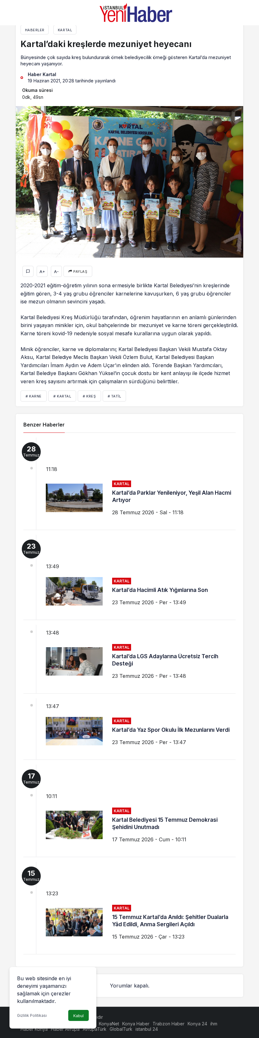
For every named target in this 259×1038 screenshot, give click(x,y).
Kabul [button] (78, 1015)
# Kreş (89, 396)
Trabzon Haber (168, 1023)
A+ (42, 271)
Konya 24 (197, 1023)
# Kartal (62, 396)
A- (56, 271)
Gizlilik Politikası (32, 1015)
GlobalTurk (121, 1029)
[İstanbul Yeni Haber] (136, 12)
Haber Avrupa (65, 1029)
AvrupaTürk (94, 1029)
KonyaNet (109, 1023)
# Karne (34, 396)
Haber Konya (34, 1029)
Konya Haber (135, 1023)
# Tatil (114, 396)
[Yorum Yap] (27, 271)
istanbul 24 (147, 1029)
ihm (213, 1023)
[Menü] (26, 13)
